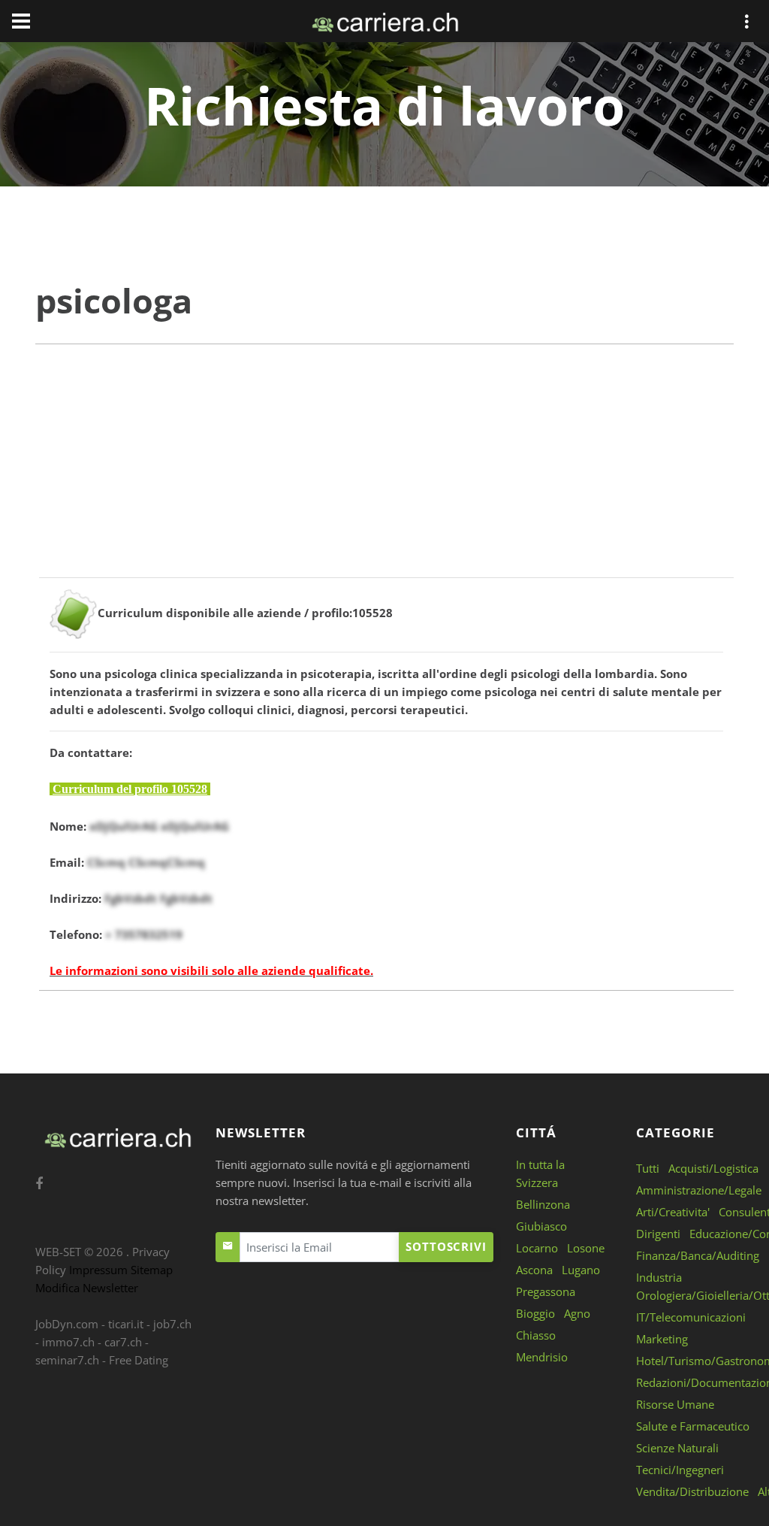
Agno (577, 1313)
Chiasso (536, 1335)
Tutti (647, 1168)
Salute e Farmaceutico (692, 1426)
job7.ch (172, 1323)
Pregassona (545, 1291)
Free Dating (138, 1359)
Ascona (534, 1269)
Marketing (662, 1338)
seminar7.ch (67, 1359)
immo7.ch (68, 1341)
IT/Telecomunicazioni (691, 1317)
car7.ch (123, 1341)
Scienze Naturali (677, 1447)
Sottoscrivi (446, 1246)
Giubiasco (541, 1226)
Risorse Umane (675, 1404)
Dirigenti (658, 1233)
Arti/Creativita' (673, 1211)
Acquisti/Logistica (713, 1168)
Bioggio (535, 1313)
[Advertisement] (384, 472)
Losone (586, 1247)
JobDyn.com (66, 1323)
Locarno (537, 1247)
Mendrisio (542, 1356)
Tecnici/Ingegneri (680, 1469)
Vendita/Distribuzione (692, 1491)
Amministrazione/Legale (698, 1189)
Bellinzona (543, 1204)
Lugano (581, 1269)
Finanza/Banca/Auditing (697, 1255)
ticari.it (125, 1323)
